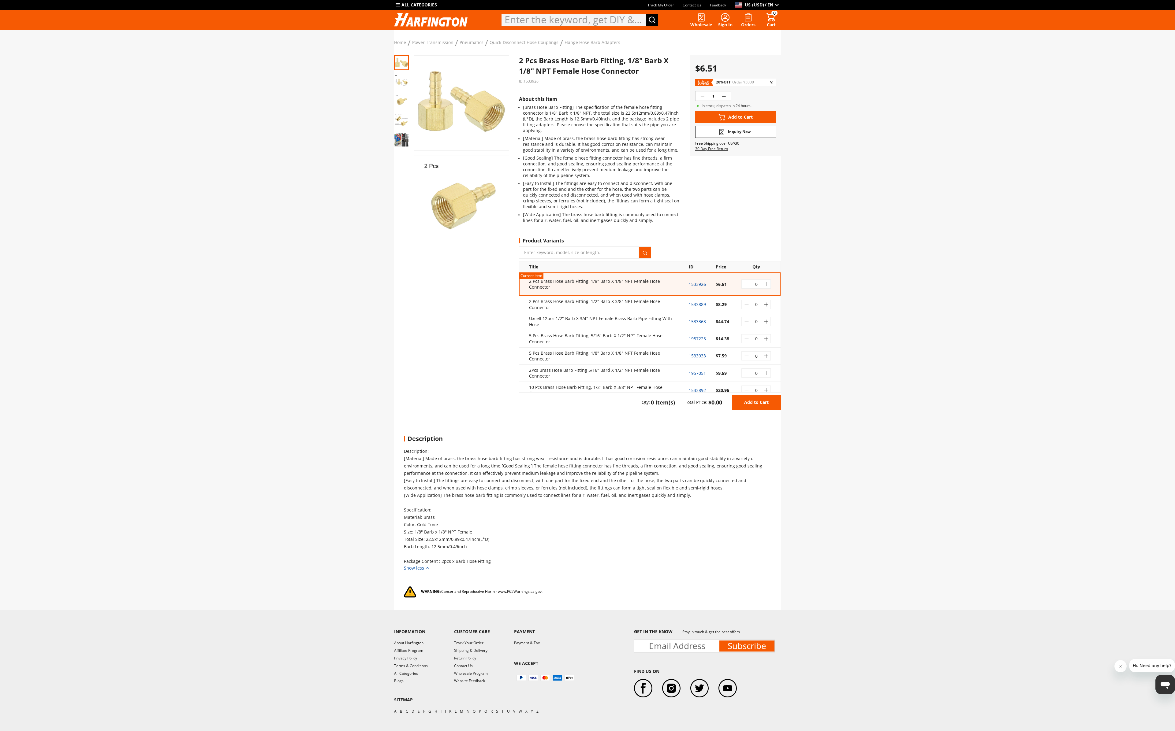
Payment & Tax (527, 642)
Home (400, 42)
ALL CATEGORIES (419, 5)
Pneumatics (471, 42)
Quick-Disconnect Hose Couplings (524, 42)
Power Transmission (432, 42)
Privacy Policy (405, 658)
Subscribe (747, 646)
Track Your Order (468, 642)
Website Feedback (469, 680)
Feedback (718, 5)
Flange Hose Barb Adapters (592, 42)
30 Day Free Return (711, 148)
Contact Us (692, 5)
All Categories (406, 673)
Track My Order (660, 5)
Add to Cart (756, 402)
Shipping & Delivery (470, 650)
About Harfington (408, 642)
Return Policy (465, 658)
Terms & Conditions (411, 665)
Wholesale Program (471, 673)
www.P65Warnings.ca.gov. (520, 591)
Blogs (399, 680)
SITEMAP (403, 700)
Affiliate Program (408, 650)
